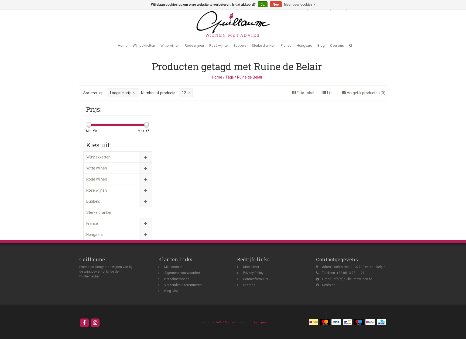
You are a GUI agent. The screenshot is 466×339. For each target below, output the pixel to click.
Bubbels (240, 45)
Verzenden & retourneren (183, 285)
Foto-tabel (305, 93)
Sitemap (249, 285)
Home (122, 45)
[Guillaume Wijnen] (233, 24)
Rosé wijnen (218, 45)
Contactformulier (255, 279)
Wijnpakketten (144, 45)
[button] (351, 45)
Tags (229, 77)
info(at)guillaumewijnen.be (352, 279)
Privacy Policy (253, 273)
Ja (263, 4)
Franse (286, 45)
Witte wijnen (169, 45)
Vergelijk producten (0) (365, 93)
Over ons (337, 45)
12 (184, 93)
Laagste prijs (121, 93)
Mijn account (174, 267)
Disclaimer (251, 267)
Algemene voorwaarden (182, 273)
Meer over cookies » (299, 4)
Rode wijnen (194, 45)
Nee (276, 4)
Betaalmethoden (176, 279)
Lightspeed (260, 322)
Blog (321, 45)
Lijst (330, 93)
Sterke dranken (263, 45)
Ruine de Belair (249, 77)
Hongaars (304, 45)
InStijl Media (225, 322)
